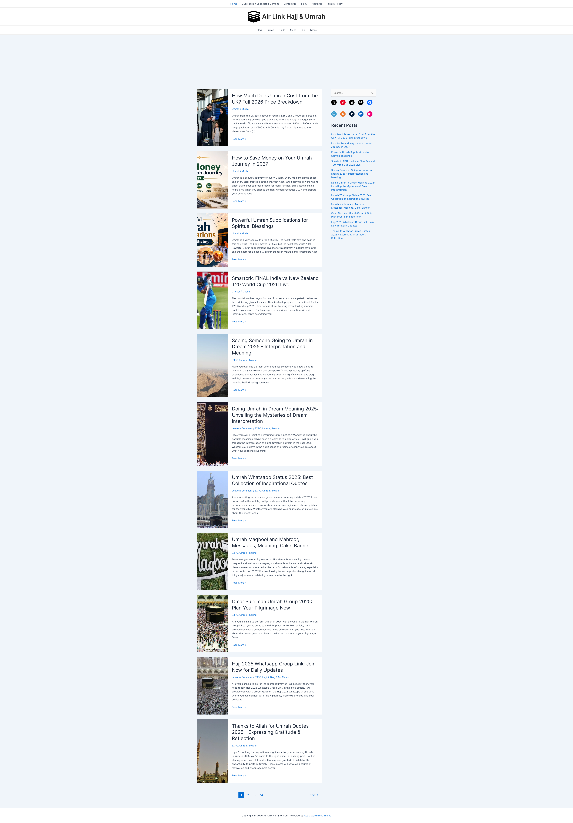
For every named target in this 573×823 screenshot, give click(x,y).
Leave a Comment (242, 428)
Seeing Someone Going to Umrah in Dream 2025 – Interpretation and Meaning (272, 346)
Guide (282, 29)
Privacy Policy (335, 3)
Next (314, 795)
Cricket (236, 291)
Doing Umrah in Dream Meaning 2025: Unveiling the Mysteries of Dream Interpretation (275, 415)
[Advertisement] (286, 57)
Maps (293, 29)
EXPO (235, 360)
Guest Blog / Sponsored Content (260, 3)
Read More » (239, 139)
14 (261, 795)
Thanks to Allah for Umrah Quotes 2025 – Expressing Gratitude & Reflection (270, 732)
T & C (304, 3)
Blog (259, 29)
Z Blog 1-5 (274, 677)
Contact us (290, 3)
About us (317, 3)
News (313, 29)
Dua (303, 29)
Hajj (264, 677)
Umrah (270, 29)
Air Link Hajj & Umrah (293, 16)
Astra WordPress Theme (317, 815)
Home (233, 3)
